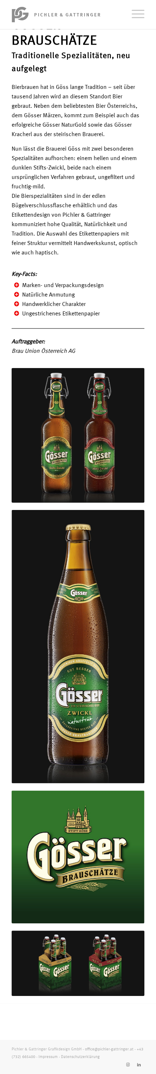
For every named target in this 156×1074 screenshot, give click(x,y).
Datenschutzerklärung (80, 1057)
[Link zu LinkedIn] (139, 1064)
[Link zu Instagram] (128, 1064)
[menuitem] (134, 14)
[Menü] (134, 14)
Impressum (48, 1057)
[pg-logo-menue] (65, 14)
